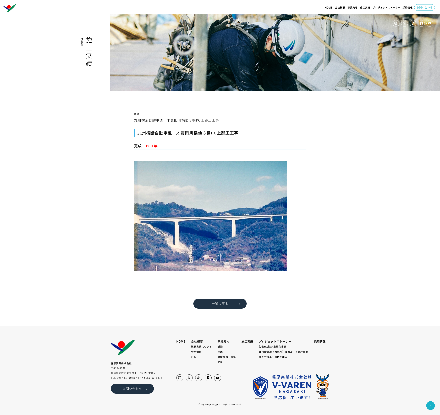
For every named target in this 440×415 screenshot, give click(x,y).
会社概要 (340, 7)
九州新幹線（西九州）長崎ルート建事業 (283, 352)
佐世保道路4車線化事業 (272, 346)
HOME (328, 7)
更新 (220, 362)
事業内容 (353, 7)
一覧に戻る (220, 303)
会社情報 (196, 352)
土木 (220, 352)
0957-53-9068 (126, 378)
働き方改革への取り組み (273, 357)
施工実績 (365, 7)
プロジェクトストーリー (386, 7)
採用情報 (407, 7)
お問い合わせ (425, 7)
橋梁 (220, 346)
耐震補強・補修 (227, 357)
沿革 (193, 357)
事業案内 (223, 341)
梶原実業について (201, 346)
